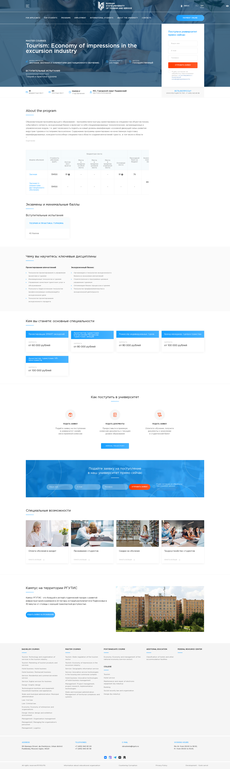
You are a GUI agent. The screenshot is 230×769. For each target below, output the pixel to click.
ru (197, 6)
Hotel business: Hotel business (34, 668)
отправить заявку (183, 65)
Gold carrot (203, 765)
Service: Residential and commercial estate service (40, 677)
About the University (127, 18)
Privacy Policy (161, 765)
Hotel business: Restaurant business (36, 672)
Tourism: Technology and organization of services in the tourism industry (38, 658)
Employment (80, 18)
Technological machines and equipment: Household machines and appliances (38, 690)
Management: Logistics (31, 728)
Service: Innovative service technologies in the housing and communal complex (81, 673)
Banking (107, 687)
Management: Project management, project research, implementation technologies (80, 686)
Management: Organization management (39, 718)
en (202, 6)
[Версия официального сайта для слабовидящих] (227, 6)
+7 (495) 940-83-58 (192, 93)
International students (101, 18)
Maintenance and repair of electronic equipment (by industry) (119, 682)
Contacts (146, 18)
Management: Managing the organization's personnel (39, 723)
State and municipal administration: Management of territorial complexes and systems (82, 694)
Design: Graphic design (31, 685)
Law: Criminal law (29, 703)
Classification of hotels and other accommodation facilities (160, 658)
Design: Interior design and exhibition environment (37, 714)
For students (50, 18)
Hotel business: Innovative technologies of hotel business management (81, 679)
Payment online (190, 18)
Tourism (107, 674)
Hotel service (109, 678)
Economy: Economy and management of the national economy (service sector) (122, 658)
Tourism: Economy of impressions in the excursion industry (81, 664)
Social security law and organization (119, 690)
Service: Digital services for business (37, 681)
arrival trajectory (115, 446)
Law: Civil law (27, 700)
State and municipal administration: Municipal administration (40, 695)
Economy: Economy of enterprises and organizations (38, 708)
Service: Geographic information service (81, 668)
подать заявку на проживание (40, 614)
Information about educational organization (82, 765)
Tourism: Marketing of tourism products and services (39, 664)
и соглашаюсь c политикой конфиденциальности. (167, 487)
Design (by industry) (112, 694)
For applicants (33, 18)
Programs (66, 18)
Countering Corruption (128, 765)
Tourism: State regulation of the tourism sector (81, 658)
